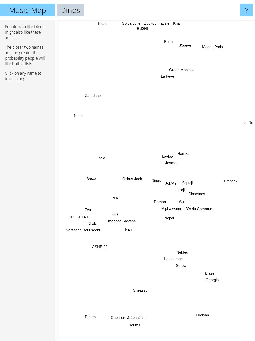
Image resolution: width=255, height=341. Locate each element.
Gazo (91, 178)
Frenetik (230, 181)
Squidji (187, 183)
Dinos (156, 180)
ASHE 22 (99, 247)
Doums (134, 325)
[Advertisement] (27, 161)
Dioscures (197, 194)
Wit (181, 202)
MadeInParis (212, 47)
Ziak (92, 223)
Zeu (88, 210)
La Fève (167, 76)
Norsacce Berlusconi (83, 230)
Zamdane (93, 95)
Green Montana (182, 70)
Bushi (169, 41)
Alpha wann (171, 208)
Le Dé (248, 122)
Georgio (212, 280)
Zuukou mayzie (157, 23)
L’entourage (173, 259)
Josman (171, 163)
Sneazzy (140, 290)
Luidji (180, 190)
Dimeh (90, 317)
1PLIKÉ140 (78, 217)
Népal (169, 218)
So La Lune (131, 23)
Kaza (102, 24)
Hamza (183, 154)
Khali (177, 23)
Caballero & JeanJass (129, 317)
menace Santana (122, 221)
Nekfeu (182, 252)
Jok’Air (170, 183)
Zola (101, 158)
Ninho (78, 115)
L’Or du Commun (198, 209)
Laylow (168, 156)
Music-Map (27, 10)
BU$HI (142, 28)
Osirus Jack (132, 179)
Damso (160, 202)
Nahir (129, 229)
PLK (114, 198)
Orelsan (202, 315)
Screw (181, 265)
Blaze (209, 273)
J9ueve (185, 45)
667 (116, 214)
